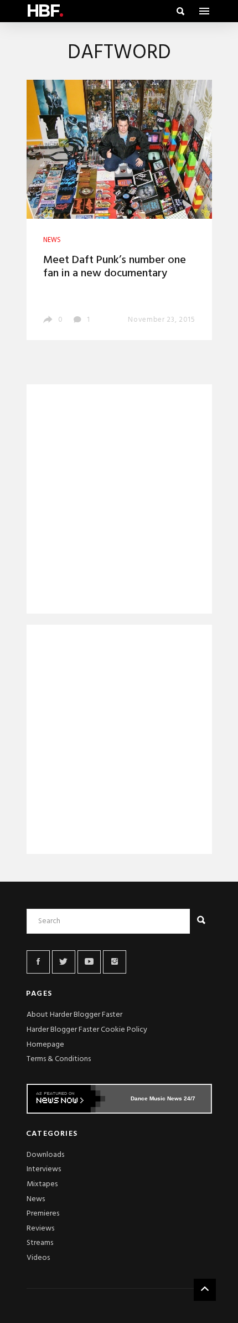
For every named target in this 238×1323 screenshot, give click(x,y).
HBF (45, 11)
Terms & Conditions (59, 1059)
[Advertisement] (119, 501)
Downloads (45, 1155)
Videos (38, 1258)
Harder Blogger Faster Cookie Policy (87, 1029)
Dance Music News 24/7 (163, 1098)
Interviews (44, 1169)
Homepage (45, 1044)
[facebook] (38, 962)
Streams (40, 1243)
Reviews (40, 1228)
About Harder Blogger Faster (74, 1014)
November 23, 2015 (161, 320)
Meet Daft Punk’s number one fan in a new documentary (114, 266)
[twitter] (63, 962)
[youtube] (89, 962)
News (36, 1199)
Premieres (43, 1213)
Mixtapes (42, 1184)
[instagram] (114, 962)
